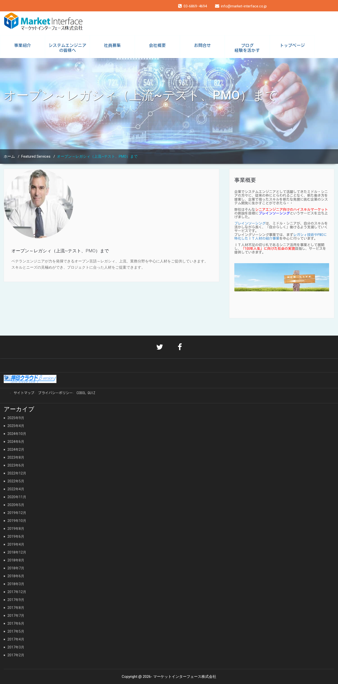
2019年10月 (16, 521)
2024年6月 (15, 442)
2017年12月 (16, 592)
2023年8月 (15, 457)
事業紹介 (22, 45)
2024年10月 (16, 434)
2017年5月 (15, 631)
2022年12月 (16, 473)
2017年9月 (15, 600)
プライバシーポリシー (55, 393)
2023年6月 (15, 465)
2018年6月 (15, 576)
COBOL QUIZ (85, 393)
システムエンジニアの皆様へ (67, 47)
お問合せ (202, 45)
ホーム (9, 156)
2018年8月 (15, 560)
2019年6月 (15, 536)
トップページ (292, 45)
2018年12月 (16, 552)
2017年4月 (15, 639)
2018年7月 (15, 568)
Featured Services (35, 156)
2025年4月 (15, 426)
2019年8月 (15, 529)
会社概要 (157, 45)
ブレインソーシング (250, 223)
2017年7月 (15, 616)
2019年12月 (16, 513)
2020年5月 (15, 505)
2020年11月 (16, 497)
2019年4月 (15, 544)
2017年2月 (15, 655)
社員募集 (112, 45)
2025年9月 (15, 418)
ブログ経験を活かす (247, 47)
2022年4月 (15, 489)
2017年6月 (15, 623)
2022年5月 (15, 481)
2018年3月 (15, 584)
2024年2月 (15, 449)
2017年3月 (15, 647)
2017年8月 (15, 608)
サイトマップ (24, 393)
